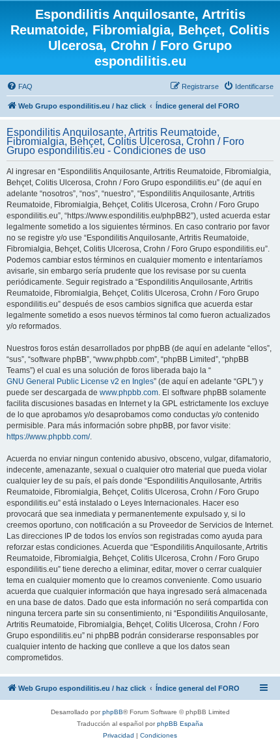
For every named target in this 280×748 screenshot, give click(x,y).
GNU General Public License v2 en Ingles (80, 381)
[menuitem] (20, 86)
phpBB (112, 712)
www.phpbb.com (129, 392)
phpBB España (180, 723)
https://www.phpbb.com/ (48, 436)
